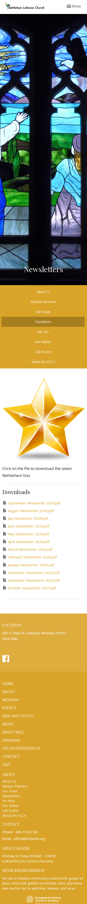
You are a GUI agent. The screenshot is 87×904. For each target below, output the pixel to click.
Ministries (12, 732)
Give (6, 764)
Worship (10, 699)
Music (8, 724)
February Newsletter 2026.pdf (32, 557)
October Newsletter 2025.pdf (32, 588)
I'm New (43, 331)
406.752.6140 (26, 832)
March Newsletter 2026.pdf (30, 549)
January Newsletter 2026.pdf (31, 565)
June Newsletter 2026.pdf (28, 526)
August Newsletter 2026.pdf (31, 510)
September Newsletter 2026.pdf (34, 503)
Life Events (43, 351)
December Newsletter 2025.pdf (33, 572)
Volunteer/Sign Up (21, 748)
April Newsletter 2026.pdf (28, 541)
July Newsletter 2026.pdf (28, 518)
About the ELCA (43, 361)
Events (9, 707)
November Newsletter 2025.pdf (34, 580)
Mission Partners (43, 301)
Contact (11, 756)
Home (7, 683)
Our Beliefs (43, 341)
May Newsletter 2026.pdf (28, 534)
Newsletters (43, 321)
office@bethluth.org (29, 838)
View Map (10, 638)
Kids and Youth (18, 715)
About (8, 691)
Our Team (43, 311)
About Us (43, 291)
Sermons (11, 740)
